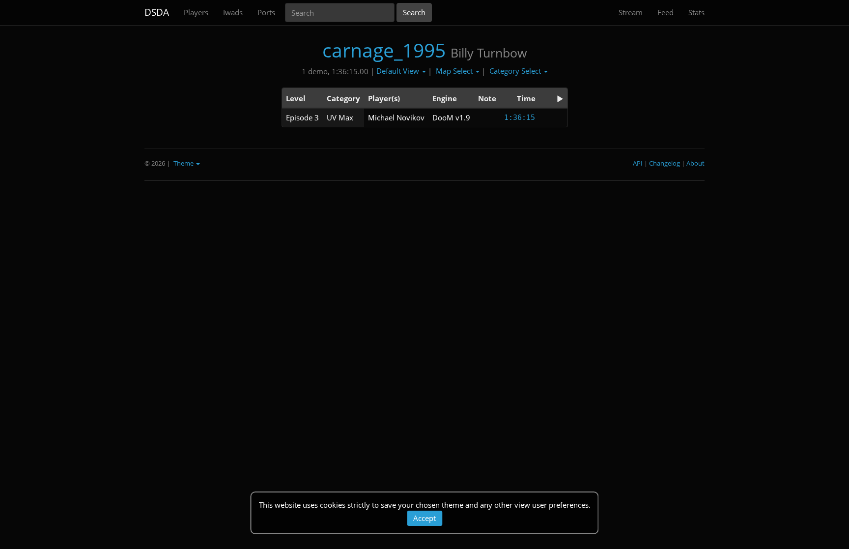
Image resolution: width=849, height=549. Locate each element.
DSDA (156, 12)
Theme (184, 163)
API (638, 163)
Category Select (516, 71)
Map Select (455, 71)
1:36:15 (519, 117)
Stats (696, 12)
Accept (424, 518)
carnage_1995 (384, 50)
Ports (266, 12)
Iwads (233, 12)
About (695, 163)
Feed (665, 12)
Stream (631, 12)
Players (196, 12)
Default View (398, 71)
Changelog (664, 163)
